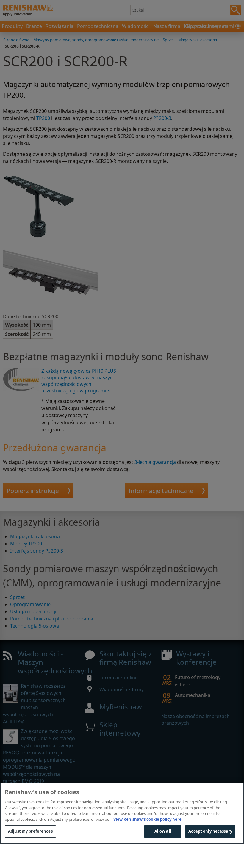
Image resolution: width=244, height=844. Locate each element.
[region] (122, 813)
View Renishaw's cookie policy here (147, 819)
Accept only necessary (210, 831)
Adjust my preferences (30, 831)
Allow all (162, 831)
